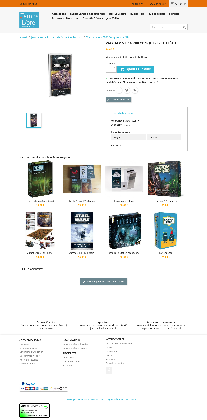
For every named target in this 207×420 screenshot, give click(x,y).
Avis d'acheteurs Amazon (75, 347)
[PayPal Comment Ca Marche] (43, 386)
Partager (119, 90)
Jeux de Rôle (137, 13)
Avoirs (109, 355)
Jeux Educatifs (117, 13)
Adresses (110, 359)
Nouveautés (69, 357)
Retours (110, 347)
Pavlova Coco (165, 252)
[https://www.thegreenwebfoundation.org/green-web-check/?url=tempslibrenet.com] (34, 410)
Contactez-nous (28, 3)
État (112, 145)
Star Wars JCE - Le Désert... (82, 252)
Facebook (109, 370)
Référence (116, 120)
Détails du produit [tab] (123, 112)
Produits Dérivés (93, 18)
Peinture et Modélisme (65, 18)
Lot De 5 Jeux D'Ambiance (82, 200)
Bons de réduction (115, 363)
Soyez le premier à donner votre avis (105, 281)
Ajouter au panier (136, 69)
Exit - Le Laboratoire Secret (40, 200)
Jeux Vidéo (112, 18)
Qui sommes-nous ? (29, 355)
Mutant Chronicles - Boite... (40, 252)
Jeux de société (156, 13)
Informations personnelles (119, 343)
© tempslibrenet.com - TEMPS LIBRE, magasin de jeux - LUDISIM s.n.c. (103, 399)
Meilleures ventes (72, 361)
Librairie (174, 13)
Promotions (68, 365)
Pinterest (135, 90)
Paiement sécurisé (28, 359)
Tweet (127, 90)
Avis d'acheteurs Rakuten (75, 344)
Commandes (112, 351)
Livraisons (24, 344)
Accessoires (59, 13)
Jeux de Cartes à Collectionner (87, 13)
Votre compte (115, 339)
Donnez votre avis (120, 99)
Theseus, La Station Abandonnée (124, 252)
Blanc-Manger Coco (124, 200)
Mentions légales (28, 347)
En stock (115, 124)
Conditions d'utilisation (31, 351)
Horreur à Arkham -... (166, 200)
